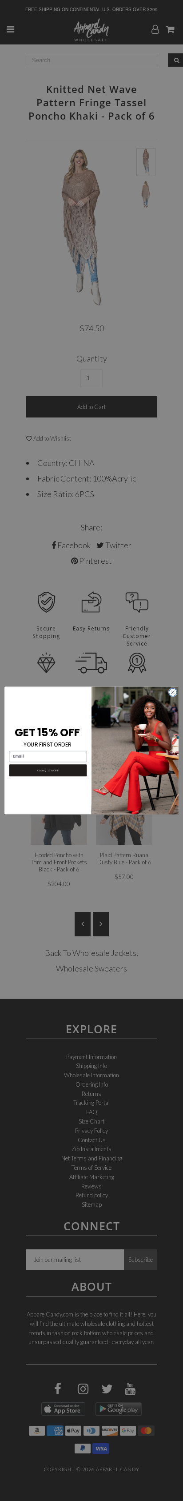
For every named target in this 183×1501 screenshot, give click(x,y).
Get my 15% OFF (48, 770)
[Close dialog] (173, 692)
